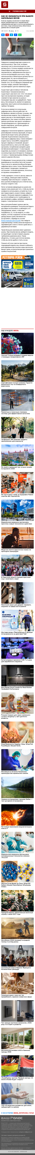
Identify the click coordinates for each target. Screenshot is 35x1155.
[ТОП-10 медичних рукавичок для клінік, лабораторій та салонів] (17, 1093)
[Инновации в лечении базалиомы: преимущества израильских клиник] (17, 760)
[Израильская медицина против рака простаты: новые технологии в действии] (17, 510)
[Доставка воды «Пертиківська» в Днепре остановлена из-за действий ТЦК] (17, 620)
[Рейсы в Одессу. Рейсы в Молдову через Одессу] (17, 271)
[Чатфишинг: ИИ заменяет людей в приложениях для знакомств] (17, 427)
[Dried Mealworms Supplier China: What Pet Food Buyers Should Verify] (17, 732)
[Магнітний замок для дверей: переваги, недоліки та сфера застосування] (17, 593)
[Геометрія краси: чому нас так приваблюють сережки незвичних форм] (17, 983)
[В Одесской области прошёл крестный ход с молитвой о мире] (17, 565)
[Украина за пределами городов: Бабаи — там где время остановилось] (17, 787)
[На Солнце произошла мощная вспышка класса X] (17, 815)
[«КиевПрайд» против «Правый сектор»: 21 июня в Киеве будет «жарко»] (17, 1066)
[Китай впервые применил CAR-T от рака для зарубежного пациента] (17, 648)
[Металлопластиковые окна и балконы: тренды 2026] (17, 1038)
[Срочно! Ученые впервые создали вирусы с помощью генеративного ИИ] (17, 343)
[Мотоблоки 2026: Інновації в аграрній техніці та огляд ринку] (17, 928)
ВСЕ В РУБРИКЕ (18, 1113)
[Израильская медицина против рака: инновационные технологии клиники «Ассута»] (17, 842)
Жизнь (12, 31)
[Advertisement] (17, 307)
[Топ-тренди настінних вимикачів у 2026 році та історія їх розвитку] (17, 1011)
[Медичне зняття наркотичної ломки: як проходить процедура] (17, 538)
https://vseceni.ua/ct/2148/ (10, 221)
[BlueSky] (3, 35)
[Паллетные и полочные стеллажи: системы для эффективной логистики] (17, 400)
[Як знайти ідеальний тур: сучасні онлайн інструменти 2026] (17, 455)
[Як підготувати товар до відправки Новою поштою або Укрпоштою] (17, 482)
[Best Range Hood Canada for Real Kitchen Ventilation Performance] (17, 675)
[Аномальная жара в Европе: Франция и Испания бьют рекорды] (17, 956)
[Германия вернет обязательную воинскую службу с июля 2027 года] (17, 900)
